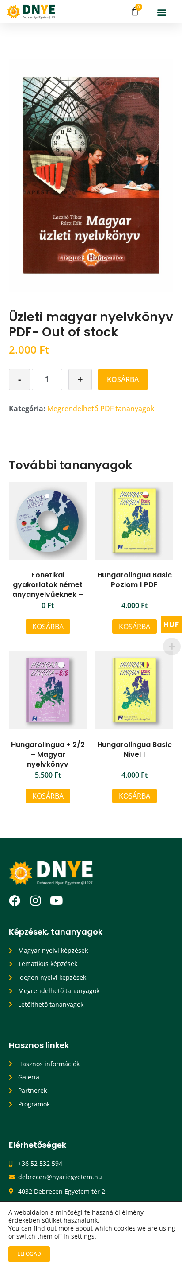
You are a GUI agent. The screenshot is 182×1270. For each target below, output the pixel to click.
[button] (162, 11)
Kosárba (123, 379)
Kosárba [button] (48, 626)
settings (83, 1236)
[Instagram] (35, 900)
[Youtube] (56, 900)
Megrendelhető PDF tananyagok (100, 408)
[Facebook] (14, 900)
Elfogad (29, 1254)
